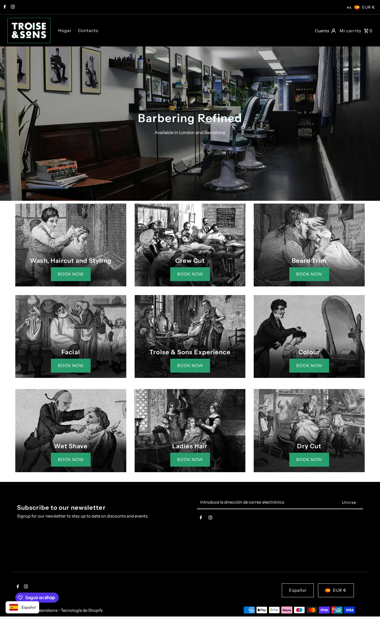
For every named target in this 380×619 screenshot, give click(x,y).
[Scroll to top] (368, 604)
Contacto (88, 30)
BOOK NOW (71, 274)
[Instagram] (12, 7)
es (349, 7)
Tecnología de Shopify (82, 610)
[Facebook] (4, 7)
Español (298, 590)
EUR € (368, 7)
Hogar (64, 30)
